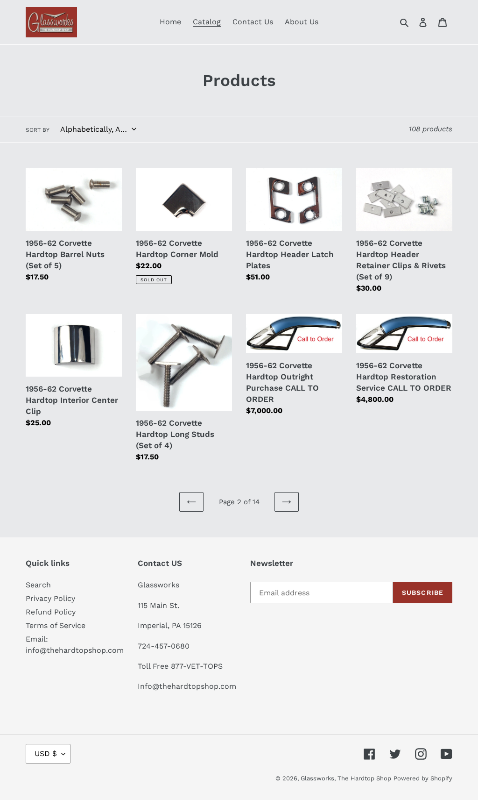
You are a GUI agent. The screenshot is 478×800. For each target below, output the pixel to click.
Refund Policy (51, 611)
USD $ (46, 753)
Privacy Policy (50, 598)
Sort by (37, 130)
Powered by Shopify (423, 778)
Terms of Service (55, 625)
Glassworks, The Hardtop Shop (346, 778)
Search (38, 584)
